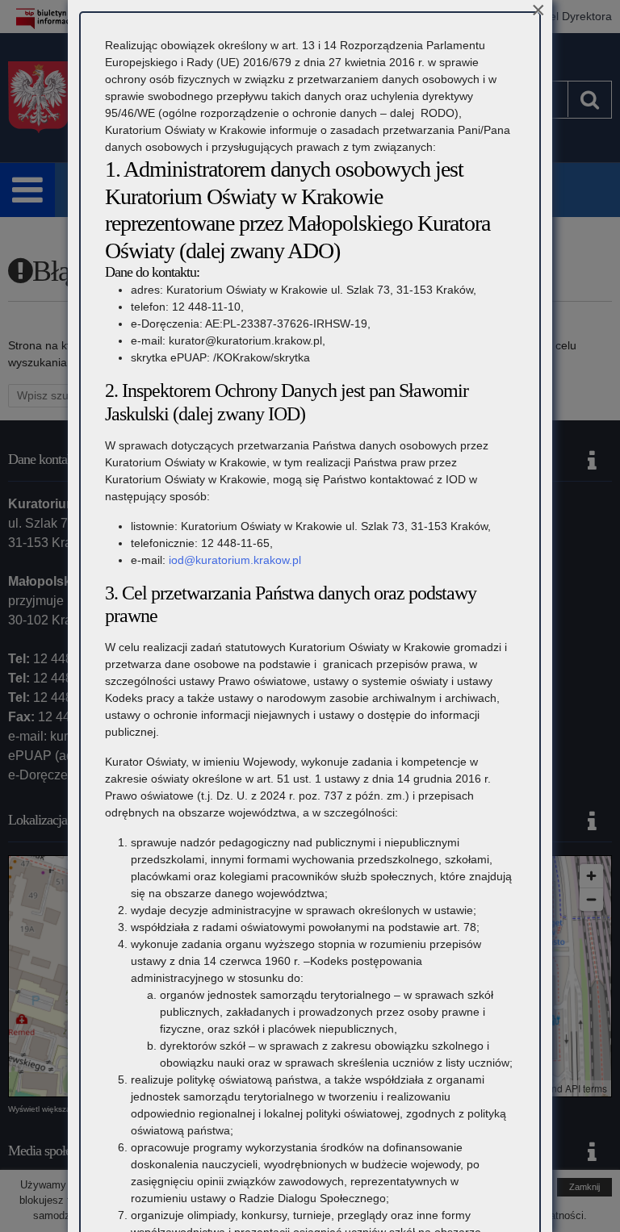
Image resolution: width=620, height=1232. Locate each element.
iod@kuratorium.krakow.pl (235, 559)
